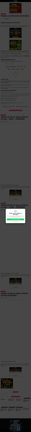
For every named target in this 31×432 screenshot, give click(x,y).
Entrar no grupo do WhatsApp (15, 219)
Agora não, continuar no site (15, 221)
